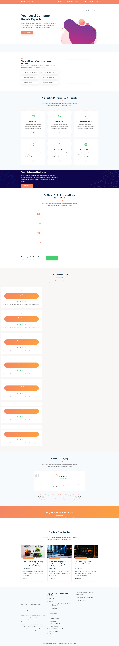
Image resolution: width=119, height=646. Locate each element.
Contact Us (27, 185)
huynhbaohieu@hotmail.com (86, 597)
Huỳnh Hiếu (27, 568)
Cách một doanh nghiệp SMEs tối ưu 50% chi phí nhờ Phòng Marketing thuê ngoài (59, 564)
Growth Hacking (53, 613)
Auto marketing (53, 621)
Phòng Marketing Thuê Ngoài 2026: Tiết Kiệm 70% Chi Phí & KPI (60, 605)
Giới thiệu (52, 10)
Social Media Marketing (55, 623)
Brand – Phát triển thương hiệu (57, 616)
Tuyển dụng (51, 634)
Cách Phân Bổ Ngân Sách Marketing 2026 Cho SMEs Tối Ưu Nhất (85, 564)
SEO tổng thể (53, 608)
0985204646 (60, 1)
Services (51, 601)
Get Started (27, 32)
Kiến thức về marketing (69, 10)
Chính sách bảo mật (53, 631)
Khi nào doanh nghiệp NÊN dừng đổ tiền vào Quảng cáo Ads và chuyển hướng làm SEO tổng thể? (33, 564)
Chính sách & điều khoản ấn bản (56, 628)
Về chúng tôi (52, 599)
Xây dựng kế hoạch (54, 618)
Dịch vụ (59, 10)
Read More (25, 578)
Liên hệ (79, 10)
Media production (54, 626)
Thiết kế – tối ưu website (56, 611)
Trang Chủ (44, 10)
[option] (59, 482)
